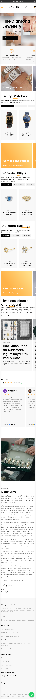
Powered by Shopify (19, 696)
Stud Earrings (6, 235)
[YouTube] (7, 676)
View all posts (5, 316)
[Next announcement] (34, 1)
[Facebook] (2, 676)
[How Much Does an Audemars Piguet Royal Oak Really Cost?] (16, 329)
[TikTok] (13, 676)
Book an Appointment (7, 672)
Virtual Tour (4, 640)
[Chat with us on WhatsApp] (31, 694)
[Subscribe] (33, 616)
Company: (4, 683)
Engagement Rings (19, 184)
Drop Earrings (26, 235)
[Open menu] (2, 8)
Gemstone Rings (7, 184)
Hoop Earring (16, 235)
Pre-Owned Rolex (20, 106)
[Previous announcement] (1, 1)
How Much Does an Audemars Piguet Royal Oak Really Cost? (15, 352)
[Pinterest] (10, 676)
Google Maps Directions (8, 649)
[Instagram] (5, 676)
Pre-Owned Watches (8, 106)
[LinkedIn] (16, 676)
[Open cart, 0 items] (34, 7)
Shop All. (21, 102)
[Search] (31, 7)
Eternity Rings (30, 184)
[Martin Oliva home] (18, 7)
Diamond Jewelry (10, 38)
